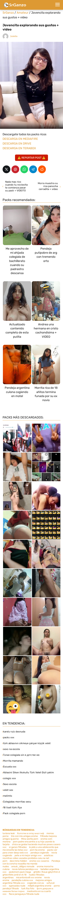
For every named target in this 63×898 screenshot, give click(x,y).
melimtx (7, 795)
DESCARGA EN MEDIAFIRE (20, 139)
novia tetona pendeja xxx (25, 869)
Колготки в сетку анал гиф (30, 833)
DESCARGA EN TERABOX (19, 148)
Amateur (22, 12)
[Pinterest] (15, 169)
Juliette (13, 36)
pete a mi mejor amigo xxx (28, 855)
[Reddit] (42, 169)
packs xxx (8, 737)
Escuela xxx (9, 766)
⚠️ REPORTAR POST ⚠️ (31, 157)
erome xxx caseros (39, 861)
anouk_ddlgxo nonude (22, 866)
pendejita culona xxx (22, 880)
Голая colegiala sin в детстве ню (21, 754)
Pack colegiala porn (14, 813)
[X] (6, 169)
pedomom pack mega (20, 872)
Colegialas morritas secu (17, 801)
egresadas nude (17, 885)
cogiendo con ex (35, 883)
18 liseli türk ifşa (12, 807)
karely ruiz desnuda (14, 731)
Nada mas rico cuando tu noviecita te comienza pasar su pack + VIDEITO (16, 186)
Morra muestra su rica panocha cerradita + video (48, 186)
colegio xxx (9, 778)
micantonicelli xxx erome (29, 877)
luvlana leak (9, 833)
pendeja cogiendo (40, 852)
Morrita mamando (13, 760)
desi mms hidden (18, 861)
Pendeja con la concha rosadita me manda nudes (31, 864)
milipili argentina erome (39, 885)
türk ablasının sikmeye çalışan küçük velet (27, 743)
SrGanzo (8, 12)
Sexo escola (9, 784)
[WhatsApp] (24, 169)
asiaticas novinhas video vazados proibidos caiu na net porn (28, 858)
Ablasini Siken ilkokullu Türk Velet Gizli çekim (28, 772)
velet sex (8, 790)
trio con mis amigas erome (24, 836)
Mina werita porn (29, 839)
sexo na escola (11, 749)
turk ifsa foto (27, 888)
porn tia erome (37, 850)
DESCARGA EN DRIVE (17, 143)
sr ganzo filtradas (18, 847)
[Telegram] (33, 169)
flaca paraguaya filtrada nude (24, 894)
